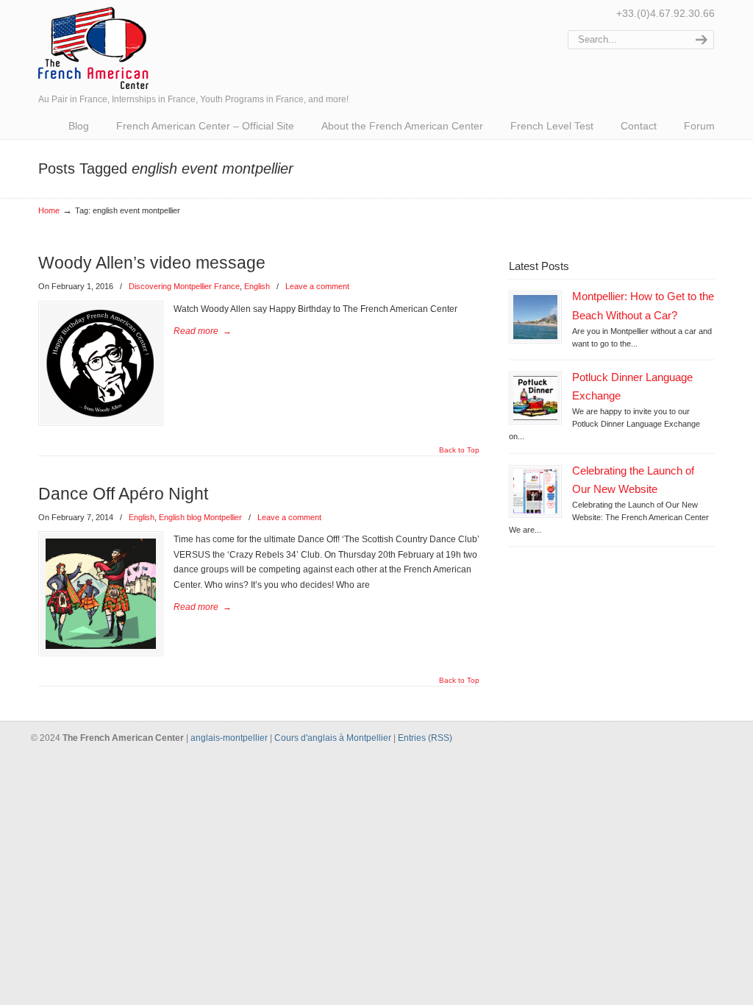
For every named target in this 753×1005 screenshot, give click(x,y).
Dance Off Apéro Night (123, 493)
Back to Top (459, 450)
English (257, 286)
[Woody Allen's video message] (101, 363)
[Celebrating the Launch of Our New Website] (535, 491)
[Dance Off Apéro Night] (101, 594)
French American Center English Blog (93, 46)
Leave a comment (317, 286)
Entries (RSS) (425, 738)
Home (49, 210)
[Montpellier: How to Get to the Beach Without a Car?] (535, 317)
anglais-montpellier (229, 738)
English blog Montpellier (200, 517)
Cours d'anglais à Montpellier (332, 738)
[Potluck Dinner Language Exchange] (535, 398)
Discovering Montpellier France (184, 286)
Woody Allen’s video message (151, 262)
